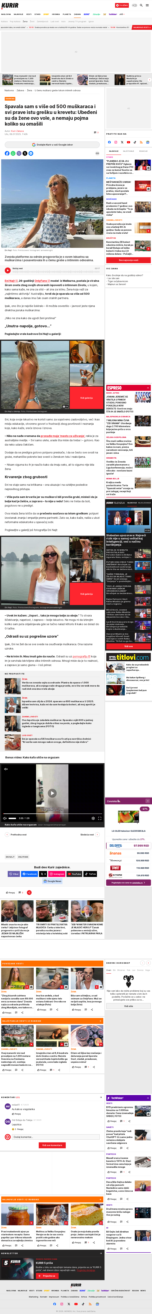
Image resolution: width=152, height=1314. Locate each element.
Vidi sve (128, 646)
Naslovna (9, 90)
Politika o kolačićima (70, 1297)
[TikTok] (135, 142)
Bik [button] (114, 970)
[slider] (12, 818)
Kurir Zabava (17, 131)
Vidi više (128, 1006)
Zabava (20, 90)
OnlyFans (41, 280)
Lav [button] (133, 970)
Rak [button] (128, 970)
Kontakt (43, 1297)
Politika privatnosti (97, 1297)
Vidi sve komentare (52, 1145)
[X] (122, 142)
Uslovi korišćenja (115, 1297)
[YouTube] (128, 142)
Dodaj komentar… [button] (23, 1136)
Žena (29, 90)
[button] (96, 132)
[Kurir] (9, 5)
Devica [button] (140, 970)
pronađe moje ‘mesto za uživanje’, (63, 436)
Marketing (33, 1297)
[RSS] (141, 142)
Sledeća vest (87, 834)
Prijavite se (49, 1276)
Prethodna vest (19, 834)
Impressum (54, 1297)
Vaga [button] (147, 970)
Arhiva (84, 1297)
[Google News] (147, 142)
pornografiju (80, 656)
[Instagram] (116, 142)
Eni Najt (10, 280)
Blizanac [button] (121, 970)
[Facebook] (109, 142)
